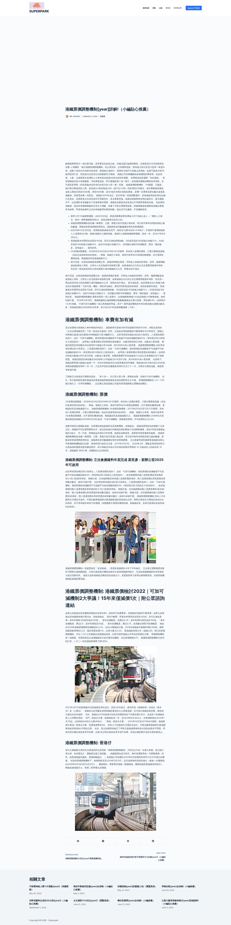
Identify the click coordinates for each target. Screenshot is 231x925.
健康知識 (146, 8)
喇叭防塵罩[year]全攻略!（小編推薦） (136, 900)
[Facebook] (78, 841)
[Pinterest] (128, 841)
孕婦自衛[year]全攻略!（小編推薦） (179, 886)
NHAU (168, 8)
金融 (160, 8)
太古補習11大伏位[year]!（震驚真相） (92, 900)
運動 (154, 8)
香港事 (102, 116)
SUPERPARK (39, 11)
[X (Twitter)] (103, 841)
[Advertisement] (115, 57)
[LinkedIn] (153, 841)
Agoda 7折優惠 (194, 8)
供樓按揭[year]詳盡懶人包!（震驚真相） (137, 886)
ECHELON (177, 8)
